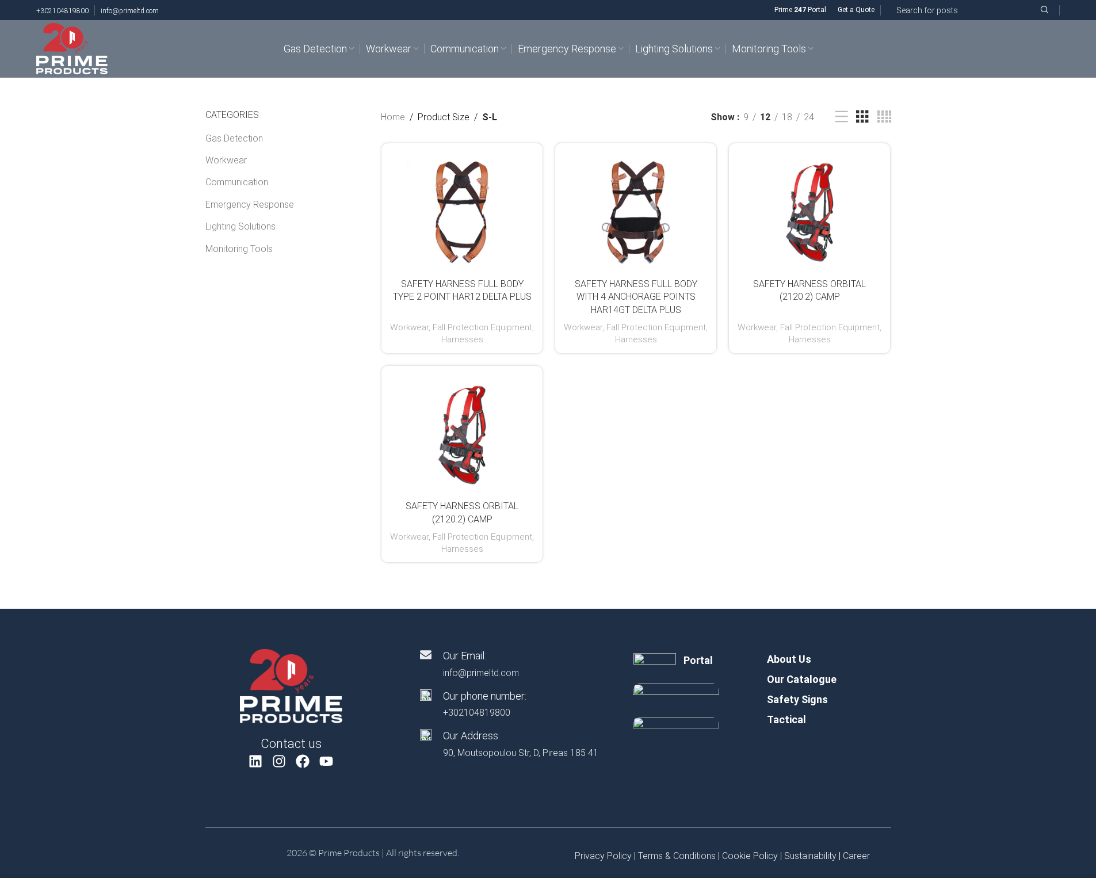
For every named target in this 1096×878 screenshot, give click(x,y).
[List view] (841, 117)
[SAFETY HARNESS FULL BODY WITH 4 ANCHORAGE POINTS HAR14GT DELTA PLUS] (636, 212)
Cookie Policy (750, 855)
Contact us (291, 743)
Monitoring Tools (239, 248)
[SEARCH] (1043, 10)
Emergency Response (249, 204)
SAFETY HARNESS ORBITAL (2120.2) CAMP (809, 290)
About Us (789, 659)
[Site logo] (72, 48)
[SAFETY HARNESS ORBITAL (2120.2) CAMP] (809, 212)
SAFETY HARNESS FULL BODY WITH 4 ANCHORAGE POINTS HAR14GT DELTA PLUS (636, 296)
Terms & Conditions (677, 855)
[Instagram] (279, 761)
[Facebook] (303, 761)
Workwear (226, 160)
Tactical (786, 719)
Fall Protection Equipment (482, 327)
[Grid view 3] (862, 117)
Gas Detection (234, 138)
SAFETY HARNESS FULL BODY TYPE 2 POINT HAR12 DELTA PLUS (462, 290)
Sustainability (810, 855)
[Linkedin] (255, 761)
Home (393, 117)
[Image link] (291, 685)
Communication (236, 182)
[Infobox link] (675, 660)
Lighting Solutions (240, 226)
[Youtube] (326, 761)
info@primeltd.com (130, 11)
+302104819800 (62, 11)
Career (856, 855)
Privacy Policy (603, 855)
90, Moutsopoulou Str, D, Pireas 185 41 (520, 752)
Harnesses (462, 339)
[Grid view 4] (884, 117)
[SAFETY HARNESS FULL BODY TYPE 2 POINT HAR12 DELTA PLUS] (462, 212)
